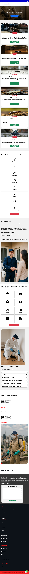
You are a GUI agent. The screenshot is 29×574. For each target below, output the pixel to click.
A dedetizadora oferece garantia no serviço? (14, 374)
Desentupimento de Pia (4, 551)
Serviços (4, 524)
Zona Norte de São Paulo (6, 416)
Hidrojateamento (14, 175)
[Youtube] (9, 1)
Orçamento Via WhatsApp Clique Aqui (14, 42)
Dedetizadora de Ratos (14, 35)
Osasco (4, 401)
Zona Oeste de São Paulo (6, 419)
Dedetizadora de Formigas (14, 76)
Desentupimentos (14, 161)
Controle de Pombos (14, 139)
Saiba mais (14, 53)
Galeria (3, 525)
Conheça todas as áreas (4, 422)
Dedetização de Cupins (4, 538)
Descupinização (15, 189)
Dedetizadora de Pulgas (14, 118)
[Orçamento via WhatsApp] (26, 571)
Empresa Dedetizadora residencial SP (8, 237)
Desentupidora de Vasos (4, 548)
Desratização (14, 196)
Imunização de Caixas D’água (5, 559)
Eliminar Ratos (4, 541)
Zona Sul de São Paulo (5, 417)
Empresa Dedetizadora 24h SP (7, 227)
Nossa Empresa (4, 522)
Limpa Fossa (14, 168)
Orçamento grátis (15, 15)
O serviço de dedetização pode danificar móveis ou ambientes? (14, 386)
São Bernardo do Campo (6, 400)
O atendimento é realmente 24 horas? (14, 377)
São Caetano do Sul (5, 402)
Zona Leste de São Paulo (6, 418)
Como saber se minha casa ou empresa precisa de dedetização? (14, 383)
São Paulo (4, 411)
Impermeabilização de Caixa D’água (14, 210)
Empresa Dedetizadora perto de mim (8, 232)
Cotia (3, 403)
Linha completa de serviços (14, 214)
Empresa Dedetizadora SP (6, 221)
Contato (3, 530)
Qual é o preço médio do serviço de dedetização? (14, 371)
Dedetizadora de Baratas (14, 55)
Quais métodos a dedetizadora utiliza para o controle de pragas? (14, 380)
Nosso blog (4, 527)
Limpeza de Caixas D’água (14, 203)
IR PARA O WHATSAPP (12, 500)
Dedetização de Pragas (4, 535)
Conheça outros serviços (4, 407)
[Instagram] (8, 1)
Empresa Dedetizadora (14, 182)
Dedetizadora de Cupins (14, 97)
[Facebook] (7, 1)
